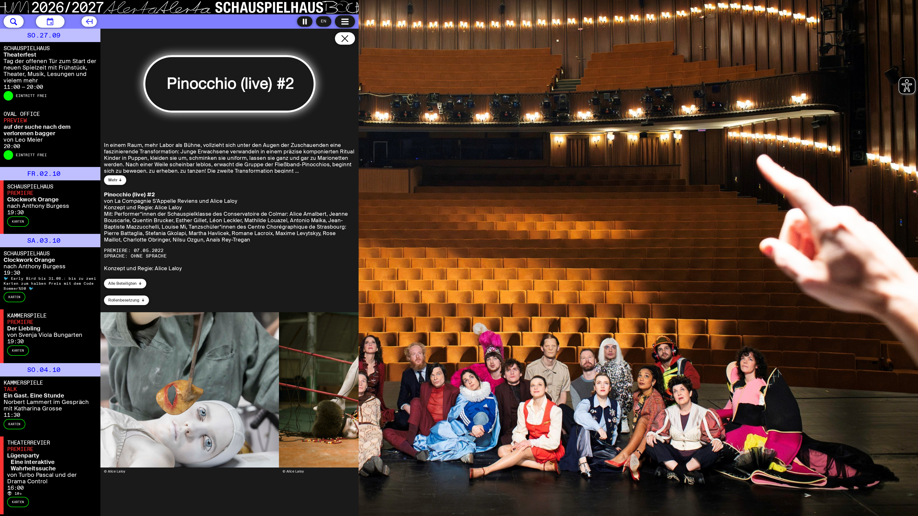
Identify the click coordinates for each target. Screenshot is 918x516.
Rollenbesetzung (124, 300)
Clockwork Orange (33, 199)
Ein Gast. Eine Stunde (34, 395)
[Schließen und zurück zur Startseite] (345, 38)
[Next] (348, 390)
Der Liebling (24, 328)
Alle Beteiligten (123, 283)
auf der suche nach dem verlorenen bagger (37, 130)
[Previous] (110, 390)
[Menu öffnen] (345, 21)
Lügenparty (23, 455)
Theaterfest (20, 54)
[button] (14, 21)
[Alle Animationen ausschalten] (304, 21)
